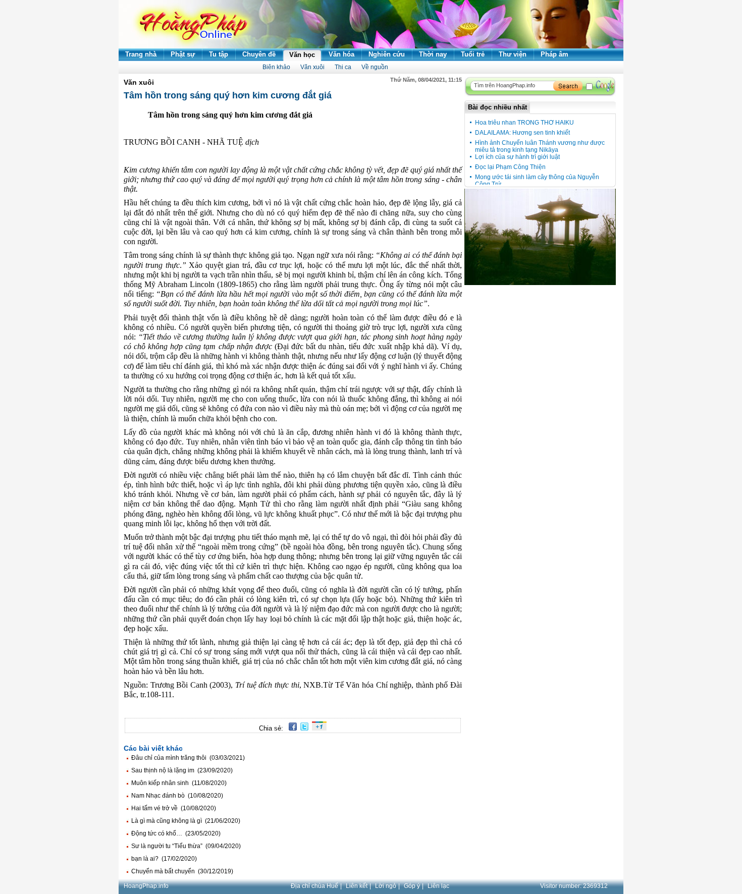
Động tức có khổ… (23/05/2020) (176, 833)
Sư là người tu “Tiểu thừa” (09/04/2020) (186, 846)
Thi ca (343, 67)
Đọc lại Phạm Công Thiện (510, 167)
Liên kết (356, 885)
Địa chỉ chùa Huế (314, 885)
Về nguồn (374, 67)
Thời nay (433, 54)
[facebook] (291, 728)
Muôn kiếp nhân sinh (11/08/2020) (179, 783)
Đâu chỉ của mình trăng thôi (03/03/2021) (188, 757)
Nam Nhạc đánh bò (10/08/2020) (177, 795)
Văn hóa (341, 54)
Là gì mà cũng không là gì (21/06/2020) (185, 820)
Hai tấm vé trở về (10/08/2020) (173, 808)
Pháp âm (554, 54)
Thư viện (512, 54)
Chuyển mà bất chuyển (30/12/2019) (182, 871)
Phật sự (183, 54)
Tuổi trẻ (473, 54)
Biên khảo (276, 67)
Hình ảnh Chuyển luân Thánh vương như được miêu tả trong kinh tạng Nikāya (540, 146)
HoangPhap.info (146, 885)
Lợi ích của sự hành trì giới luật (517, 156)
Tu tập (218, 54)
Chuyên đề (259, 54)
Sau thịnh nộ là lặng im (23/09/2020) (182, 770)
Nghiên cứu (386, 54)
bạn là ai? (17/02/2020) (164, 858)
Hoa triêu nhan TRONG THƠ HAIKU (524, 122)
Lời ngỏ (385, 885)
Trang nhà (140, 54)
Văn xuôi (312, 67)
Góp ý (412, 885)
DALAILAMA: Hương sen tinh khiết (522, 132)
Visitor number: (574, 885)
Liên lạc (438, 885)
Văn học (302, 55)
